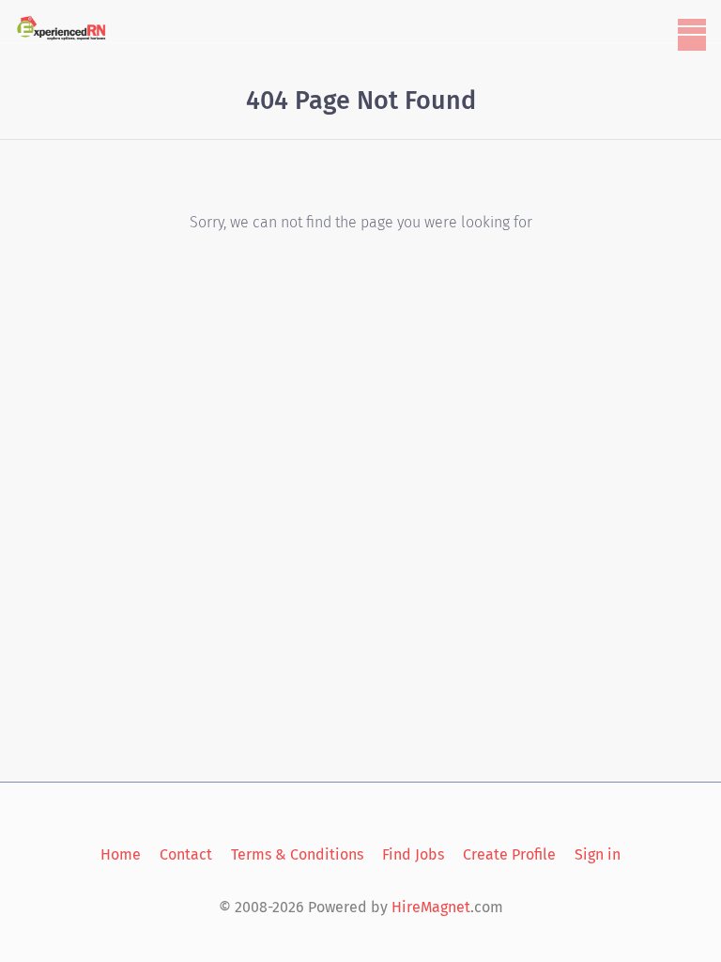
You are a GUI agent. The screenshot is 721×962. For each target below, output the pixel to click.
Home (120, 854)
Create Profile (509, 854)
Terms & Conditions (297, 854)
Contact (186, 854)
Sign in (598, 854)
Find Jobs (413, 854)
